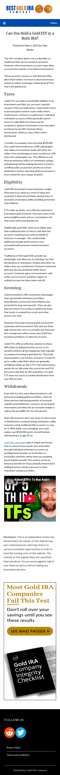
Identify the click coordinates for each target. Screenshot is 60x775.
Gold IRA (9, 442)
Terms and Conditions (18, 754)
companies (19, 442)
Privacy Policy (13, 747)
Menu (53, 22)
